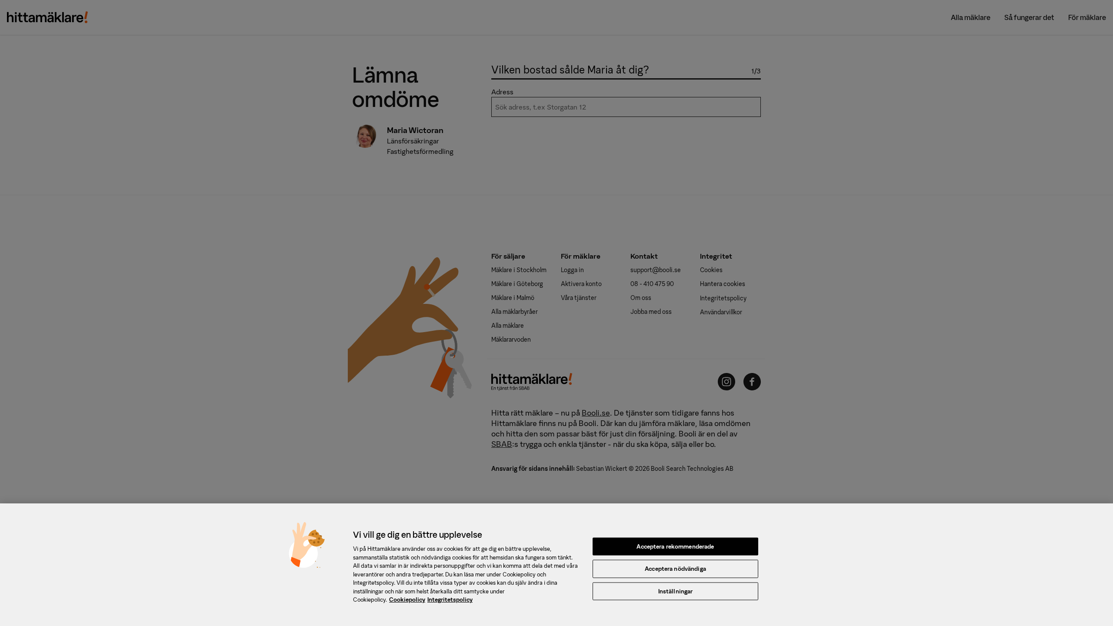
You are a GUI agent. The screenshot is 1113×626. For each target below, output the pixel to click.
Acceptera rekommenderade (675, 546)
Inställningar (675, 591)
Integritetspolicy (450, 599)
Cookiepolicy (407, 599)
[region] (556, 564)
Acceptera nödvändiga (675, 569)
